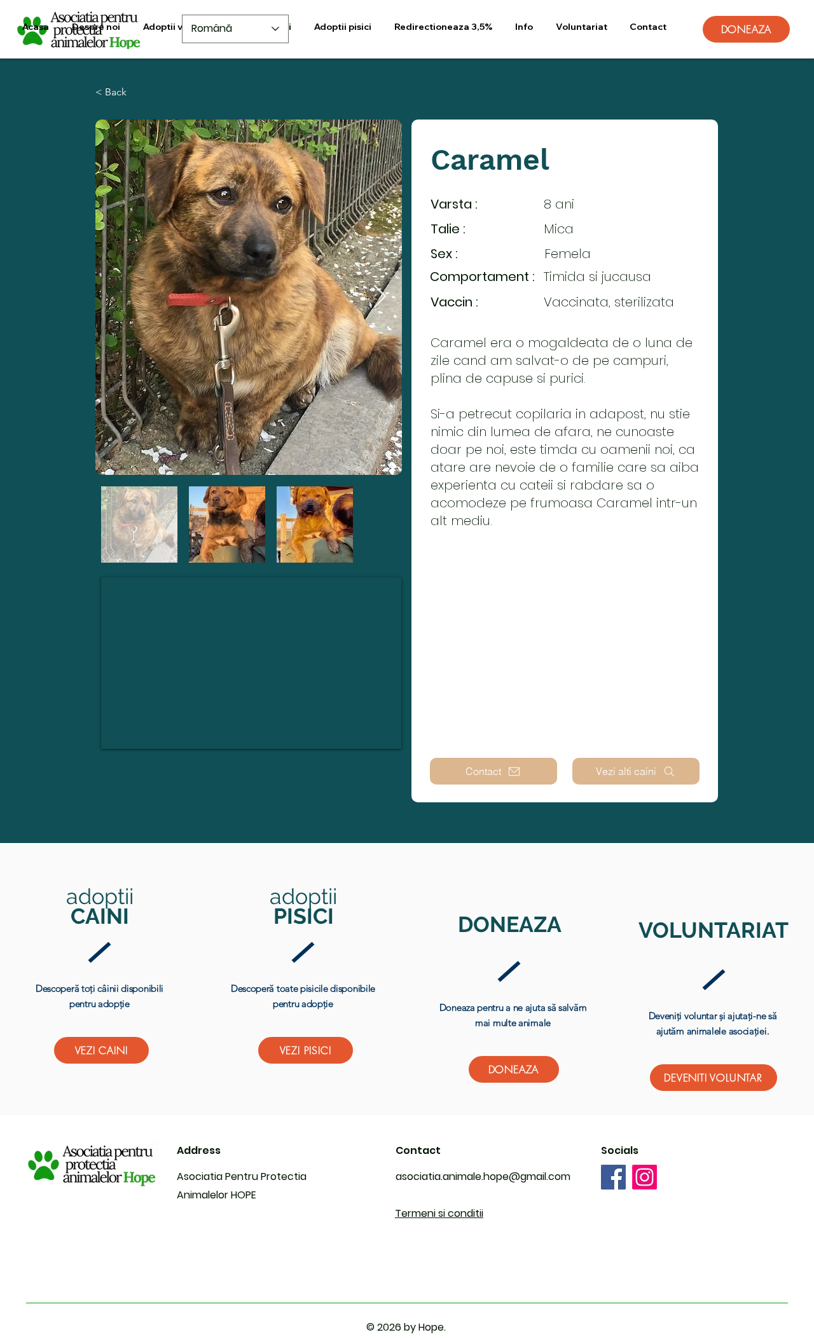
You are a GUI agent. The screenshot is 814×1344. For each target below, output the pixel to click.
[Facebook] (613, 1177)
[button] (178, 27)
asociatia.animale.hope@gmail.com (483, 1176)
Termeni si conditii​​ (439, 1213)
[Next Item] (380, 297)
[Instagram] (644, 1177)
